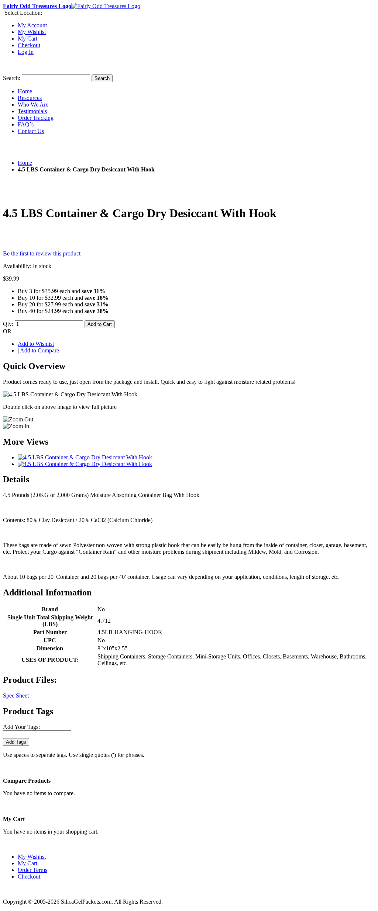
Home (25, 163)
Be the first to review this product (41, 253)
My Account (32, 25)
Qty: (8, 324)
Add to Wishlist (36, 344)
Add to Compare (39, 350)
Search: (11, 78)
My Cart (27, 38)
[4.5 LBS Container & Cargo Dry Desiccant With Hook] (85, 457)
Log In (26, 52)
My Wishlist (32, 32)
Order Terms (32, 870)
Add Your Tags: (21, 727)
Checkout (29, 45)
